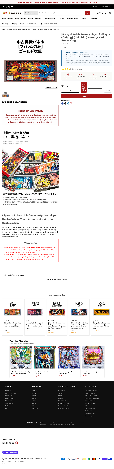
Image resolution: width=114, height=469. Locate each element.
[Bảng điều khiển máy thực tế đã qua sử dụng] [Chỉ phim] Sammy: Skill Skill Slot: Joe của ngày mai (79, 326)
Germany (60, 393)
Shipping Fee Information (28, 24)
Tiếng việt (94, 7)
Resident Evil (8, 401)
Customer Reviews (50, 24)
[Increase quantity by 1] (77, 90)
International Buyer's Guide (92, 398)
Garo (6, 408)
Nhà (3, 29)
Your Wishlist (88, 411)
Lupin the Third (9, 395)
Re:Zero (7, 406)
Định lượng (64, 86)
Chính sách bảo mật (14, 458)
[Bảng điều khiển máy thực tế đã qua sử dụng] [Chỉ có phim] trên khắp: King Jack (101, 325)
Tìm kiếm (4, 458)
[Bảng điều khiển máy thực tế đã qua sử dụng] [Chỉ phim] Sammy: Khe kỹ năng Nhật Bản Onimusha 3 (57, 326)
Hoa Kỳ (106, 7)
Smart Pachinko (7, 19)
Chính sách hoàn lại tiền (27, 458)
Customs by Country (63, 403)
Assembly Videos (72, 19)
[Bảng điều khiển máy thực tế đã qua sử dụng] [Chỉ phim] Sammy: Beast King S (12, 326)
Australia (60, 398)
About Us (84, 19)
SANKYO (34, 390)
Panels (66, 44)
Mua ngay (86, 96)
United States (61, 390)
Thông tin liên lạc (18, 460)
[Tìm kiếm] (87, 13)
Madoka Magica (9, 398)
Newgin (34, 395)
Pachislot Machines (50, 19)
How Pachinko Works (90, 401)
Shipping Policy (62, 401)
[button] (65, 69)
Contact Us (93, 19)
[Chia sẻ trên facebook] (62, 103)
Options (61, 19)
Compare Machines (90, 413)
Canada (60, 395)
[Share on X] (65, 103)
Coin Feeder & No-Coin (91, 390)
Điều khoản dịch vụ (7, 460)
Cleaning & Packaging (9, 24)
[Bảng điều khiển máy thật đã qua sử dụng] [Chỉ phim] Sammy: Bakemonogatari (34, 325)
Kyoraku (34, 401)
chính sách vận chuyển (40, 458)
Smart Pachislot (20, 19)
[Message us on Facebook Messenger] (16, 442)
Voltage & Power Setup (64, 406)
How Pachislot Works (90, 403)
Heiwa (33, 406)
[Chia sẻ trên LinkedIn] (68, 103)
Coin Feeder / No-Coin (64, 408)
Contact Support (89, 416)
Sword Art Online (9, 403)
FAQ (40, 24)
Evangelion (8, 390)
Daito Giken (35, 408)
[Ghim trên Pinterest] (71, 103)
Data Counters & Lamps (91, 395)
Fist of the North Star (10, 393)
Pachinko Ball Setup (90, 393)
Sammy (34, 393)
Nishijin (34, 403)
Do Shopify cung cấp (7, 464)
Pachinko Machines (34, 19)
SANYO (34, 398)
